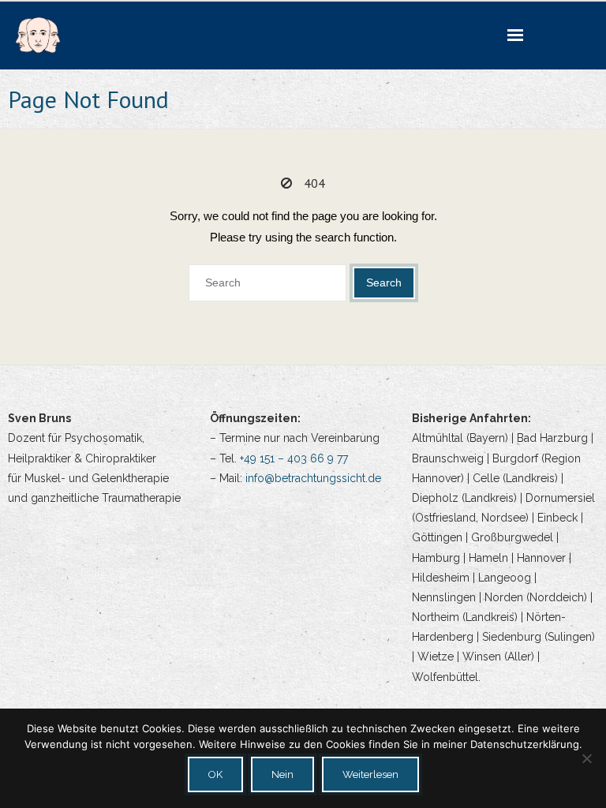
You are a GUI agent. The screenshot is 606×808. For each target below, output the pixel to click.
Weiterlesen (370, 774)
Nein (282, 774)
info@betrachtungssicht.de (313, 478)
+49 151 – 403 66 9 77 (294, 458)
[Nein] (586, 758)
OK (215, 774)
